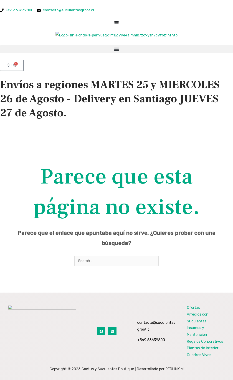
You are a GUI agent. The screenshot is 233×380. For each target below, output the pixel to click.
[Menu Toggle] (116, 22)
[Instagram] (112, 331)
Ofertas (193, 307)
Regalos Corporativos (205, 341)
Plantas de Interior (202, 348)
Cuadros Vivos (199, 355)
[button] (116, 49)
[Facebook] (101, 331)
